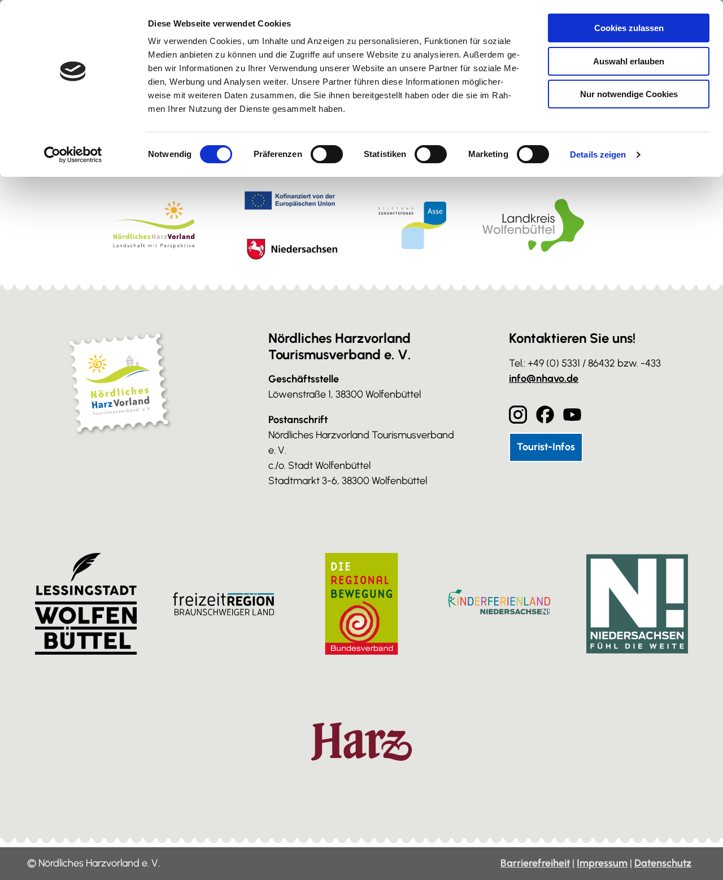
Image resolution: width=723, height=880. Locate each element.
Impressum (602, 863)
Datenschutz (662, 863)
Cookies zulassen (629, 28)
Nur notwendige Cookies (629, 94)
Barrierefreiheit (535, 863)
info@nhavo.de (543, 378)
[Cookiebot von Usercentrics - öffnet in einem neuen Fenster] (73, 154)
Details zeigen (598, 154)
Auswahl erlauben (628, 61)
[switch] (327, 154)
